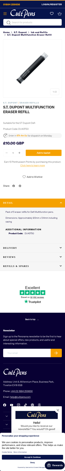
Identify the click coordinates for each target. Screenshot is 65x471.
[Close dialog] (58, 410)
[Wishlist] (51, 13)
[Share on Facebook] (14, 186)
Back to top (30, 319)
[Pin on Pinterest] (20, 186)
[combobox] (32, 22)
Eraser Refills (29, 103)
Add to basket (43, 152)
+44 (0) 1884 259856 (22, 391)
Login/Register (52, 4)
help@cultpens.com (20, 396)
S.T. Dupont (10, 103)
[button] (59, 13)
